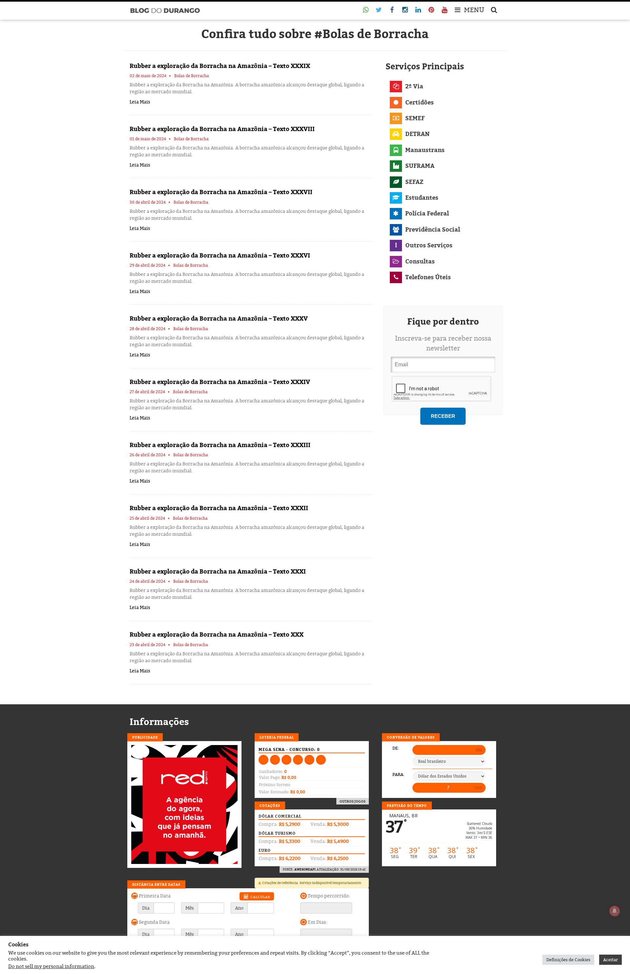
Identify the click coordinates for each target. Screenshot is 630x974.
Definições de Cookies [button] (568, 960)
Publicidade (145, 737)
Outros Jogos (353, 801)
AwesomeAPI (304, 869)
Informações (159, 722)
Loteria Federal (277, 737)
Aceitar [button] (610, 960)
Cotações (270, 805)
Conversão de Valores (411, 737)
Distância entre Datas (156, 884)
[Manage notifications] (614, 911)
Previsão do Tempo (407, 805)
